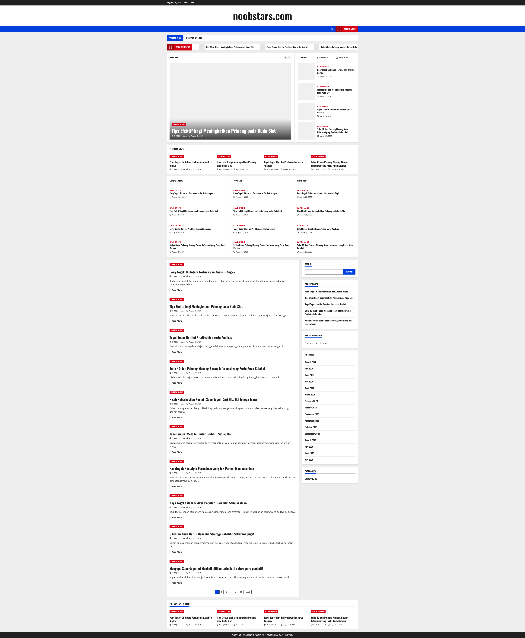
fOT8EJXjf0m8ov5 (180, 136)
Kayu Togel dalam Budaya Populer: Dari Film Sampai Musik (208, 502)
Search (308, 264)
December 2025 (312, 414)
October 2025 (311, 427)
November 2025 (312, 420)
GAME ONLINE (195, 38)
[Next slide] (289, 57)
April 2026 (309, 388)
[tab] (307, 58)
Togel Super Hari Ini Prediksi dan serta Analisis (265, 47)
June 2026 (309, 375)
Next (248, 592)
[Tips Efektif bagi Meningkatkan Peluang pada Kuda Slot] (230, 101)
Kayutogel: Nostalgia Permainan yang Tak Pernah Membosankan (212, 468)
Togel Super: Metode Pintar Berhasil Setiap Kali (201, 433)
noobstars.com (262, 15)
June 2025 (309, 453)
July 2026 (309, 368)
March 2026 (310, 394)
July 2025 (309, 446)
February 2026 (311, 401)
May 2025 (309, 459)
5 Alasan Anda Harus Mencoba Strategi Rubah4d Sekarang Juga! (212, 533)
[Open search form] (332, 29)
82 (241, 592)
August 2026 (310, 362)
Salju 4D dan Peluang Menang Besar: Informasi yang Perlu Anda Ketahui (330, 47)
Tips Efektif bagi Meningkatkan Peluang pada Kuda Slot (208, 47)
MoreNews (272, 634)
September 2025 (312, 433)
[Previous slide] (286, 57)
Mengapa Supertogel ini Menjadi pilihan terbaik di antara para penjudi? (216, 568)
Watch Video (350, 29)
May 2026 (309, 381)
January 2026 (311, 407)
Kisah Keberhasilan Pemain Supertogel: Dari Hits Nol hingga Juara (213, 399)
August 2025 (310, 440)
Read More (178, 290)
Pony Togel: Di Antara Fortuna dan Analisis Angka (306, 71)
